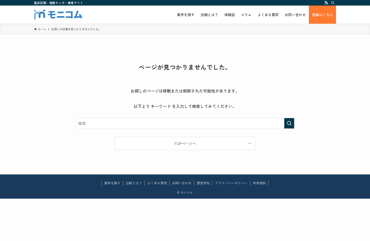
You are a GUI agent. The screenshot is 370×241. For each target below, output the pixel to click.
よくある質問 (157, 182)
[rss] (326, 3)
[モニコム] (58, 15)
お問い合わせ (182, 182)
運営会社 (203, 182)
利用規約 (259, 182)
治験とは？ (134, 182)
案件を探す (112, 182)
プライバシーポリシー (231, 182)
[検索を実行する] (289, 123)
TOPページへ (185, 143)
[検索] (332, 3)
